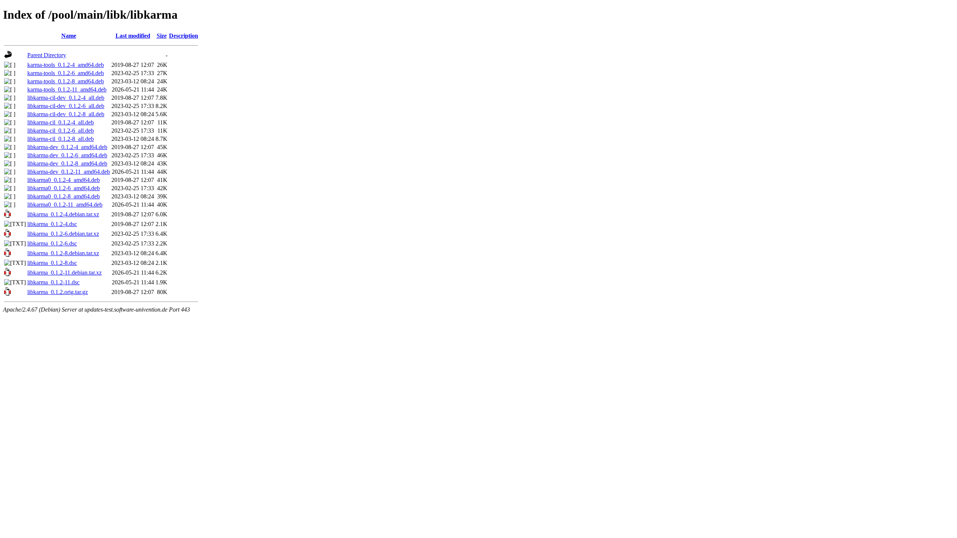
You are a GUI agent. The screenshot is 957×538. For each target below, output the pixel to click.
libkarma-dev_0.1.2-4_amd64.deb (67, 147)
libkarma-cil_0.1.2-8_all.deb (60, 139)
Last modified (133, 36)
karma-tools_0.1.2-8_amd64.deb (65, 81)
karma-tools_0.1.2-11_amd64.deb (67, 89)
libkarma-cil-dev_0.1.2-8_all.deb (65, 114)
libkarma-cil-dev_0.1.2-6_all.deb (65, 106)
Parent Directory (46, 55)
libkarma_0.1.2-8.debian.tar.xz (63, 253)
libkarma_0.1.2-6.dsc (52, 243)
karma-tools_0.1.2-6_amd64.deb (65, 73)
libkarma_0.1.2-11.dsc (53, 282)
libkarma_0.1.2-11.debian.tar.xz (64, 272)
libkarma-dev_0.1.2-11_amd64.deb (68, 171)
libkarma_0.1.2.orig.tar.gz (57, 292)
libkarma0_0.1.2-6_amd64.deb (63, 188)
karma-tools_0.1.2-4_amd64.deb (65, 65)
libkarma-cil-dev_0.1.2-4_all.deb (65, 98)
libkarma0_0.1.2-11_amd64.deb (64, 204)
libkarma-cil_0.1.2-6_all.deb (60, 130)
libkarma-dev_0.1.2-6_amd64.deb (67, 155)
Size (162, 36)
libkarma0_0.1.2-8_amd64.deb (63, 196)
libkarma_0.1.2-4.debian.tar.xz (63, 214)
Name (68, 36)
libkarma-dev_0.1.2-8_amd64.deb (67, 163)
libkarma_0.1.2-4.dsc (52, 224)
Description (183, 36)
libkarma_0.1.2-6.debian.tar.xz (63, 234)
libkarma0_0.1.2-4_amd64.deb (63, 180)
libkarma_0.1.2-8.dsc (52, 263)
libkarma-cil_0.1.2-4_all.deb (60, 122)
